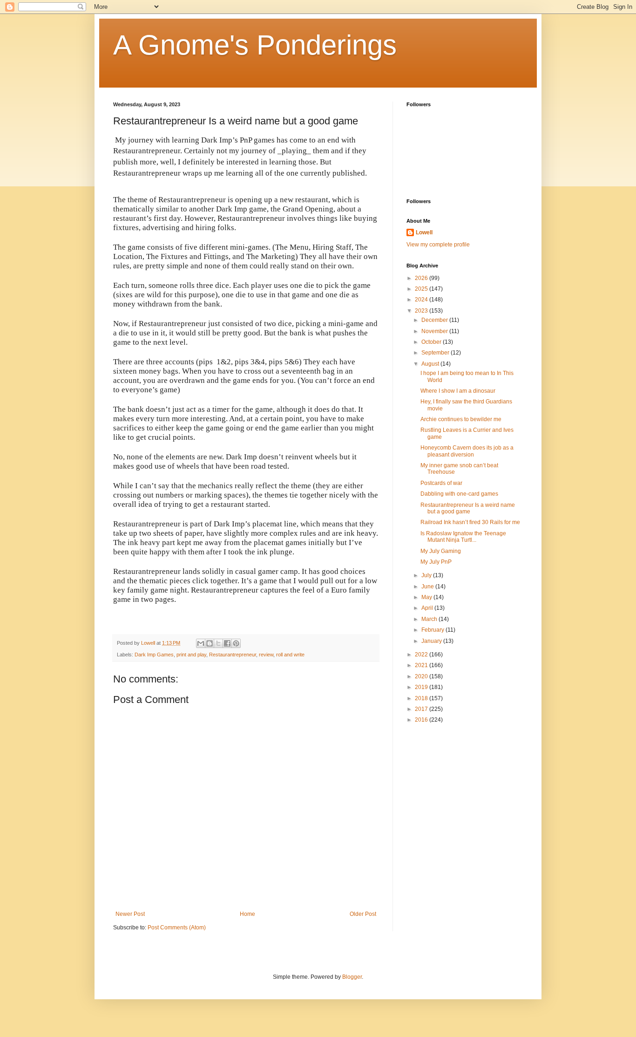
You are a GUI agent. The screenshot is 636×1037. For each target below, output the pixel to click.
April (427, 608)
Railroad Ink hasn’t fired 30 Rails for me (470, 522)
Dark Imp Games (154, 654)
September (436, 352)
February (433, 630)
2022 (422, 654)
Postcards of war (441, 483)
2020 (422, 676)
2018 (422, 698)
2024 (422, 299)
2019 (422, 687)
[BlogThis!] (209, 643)
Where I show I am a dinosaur (457, 391)
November (435, 331)
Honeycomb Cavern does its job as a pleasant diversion (467, 450)
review (266, 654)
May (427, 597)
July (427, 575)
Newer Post (130, 914)
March (430, 619)
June (428, 586)
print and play (191, 654)
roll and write (290, 654)
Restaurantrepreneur (232, 654)
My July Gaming (440, 551)
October (432, 342)
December (435, 320)
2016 (422, 719)
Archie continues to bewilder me (460, 419)
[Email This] (200, 643)
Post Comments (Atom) (177, 927)
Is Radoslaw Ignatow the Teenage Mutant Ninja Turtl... (463, 536)
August (430, 364)
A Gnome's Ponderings (255, 45)
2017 (422, 709)
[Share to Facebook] (227, 643)
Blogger (352, 977)
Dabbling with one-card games (459, 494)
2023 (422, 310)
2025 (422, 289)
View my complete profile (438, 244)
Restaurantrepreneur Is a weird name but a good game (467, 508)
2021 (422, 665)
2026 (422, 278)
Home (247, 914)
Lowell (424, 232)
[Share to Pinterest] (236, 643)
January (432, 641)
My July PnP (436, 562)
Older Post (363, 914)
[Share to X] (218, 643)
